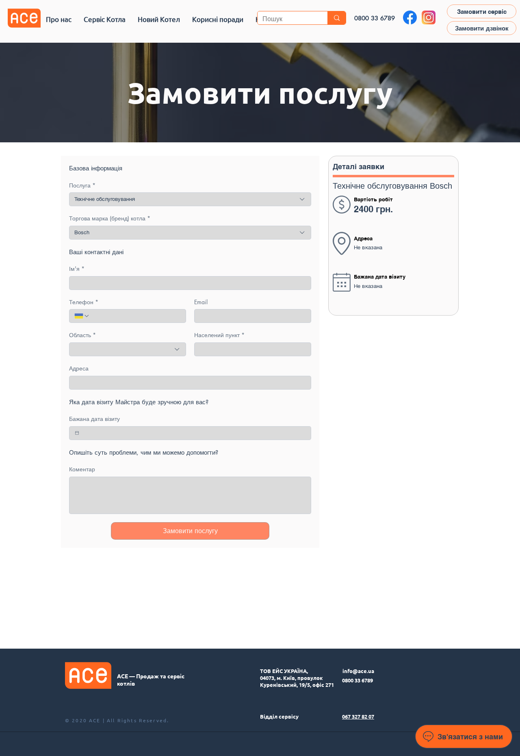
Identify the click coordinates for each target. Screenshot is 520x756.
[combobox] (190, 199)
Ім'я (76, 268)
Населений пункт (219, 335)
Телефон (83, 302)
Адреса (79, 368)
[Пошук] (336, 17)
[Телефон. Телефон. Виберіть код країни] (82, 316)
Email (201, 302)
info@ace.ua (358, 670)
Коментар (82, 469)
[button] (105, 19)
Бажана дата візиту (94, 419)
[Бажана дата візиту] (77, 433)
